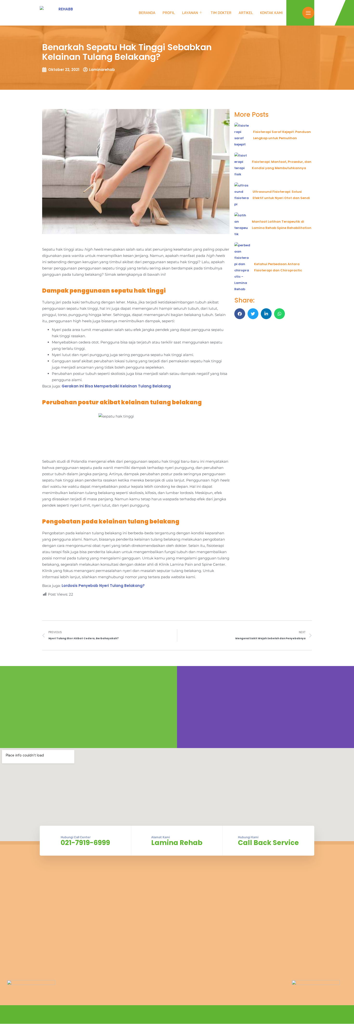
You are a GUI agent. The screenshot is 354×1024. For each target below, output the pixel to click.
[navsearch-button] (296, 12)
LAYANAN (190, 13)
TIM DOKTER (221, 13)
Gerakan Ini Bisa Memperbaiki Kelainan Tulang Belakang (116, 386)
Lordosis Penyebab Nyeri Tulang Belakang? (103, 585)
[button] (239, 313)
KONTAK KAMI (271, 13)
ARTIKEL (246, 13)
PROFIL (169, 13)
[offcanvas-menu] (308, 13)
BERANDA (147, 13)
